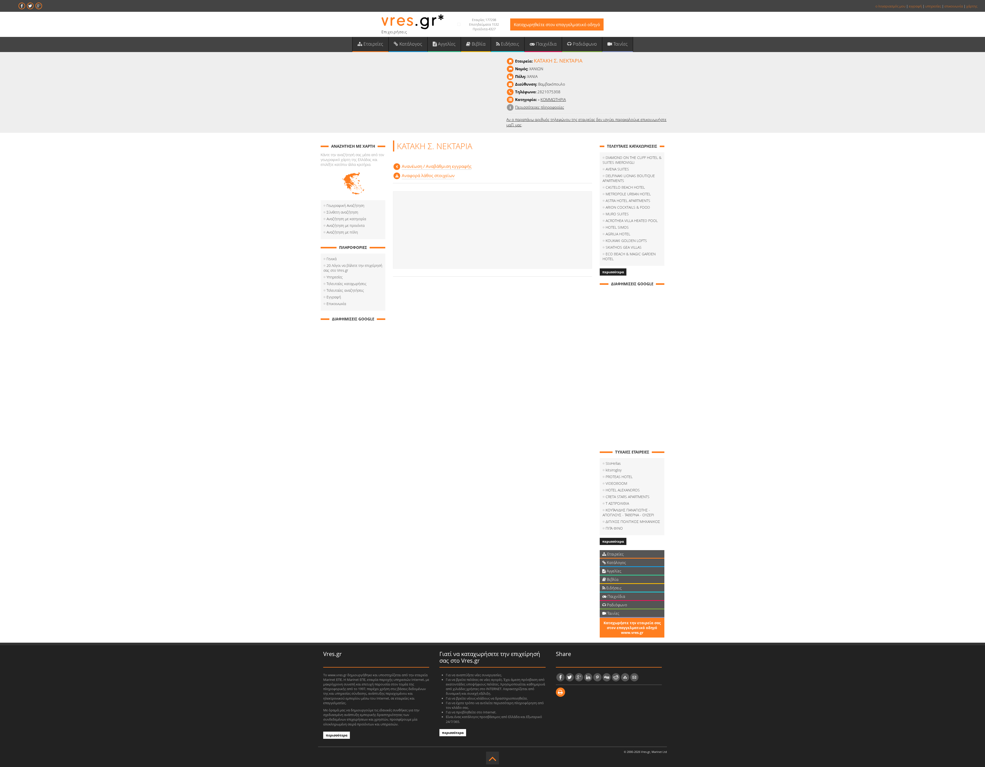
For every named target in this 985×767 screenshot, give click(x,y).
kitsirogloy (614, 470)
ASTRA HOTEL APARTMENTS (628, 200)
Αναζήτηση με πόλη (342, 232)
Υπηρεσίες (335, 277)
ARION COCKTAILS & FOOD (628, 207)
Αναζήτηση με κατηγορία (346, 218)
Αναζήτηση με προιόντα (346, 225)
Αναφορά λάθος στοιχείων (428, 175)
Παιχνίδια (546, 44)
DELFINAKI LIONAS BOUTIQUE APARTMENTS (629, 178)
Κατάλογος (410, 44)
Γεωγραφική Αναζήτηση (345, 205)
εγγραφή (915, 6)
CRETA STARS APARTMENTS (627, 496)
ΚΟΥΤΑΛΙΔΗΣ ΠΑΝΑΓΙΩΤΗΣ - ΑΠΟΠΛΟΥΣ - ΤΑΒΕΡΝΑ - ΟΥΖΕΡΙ (628, 512)
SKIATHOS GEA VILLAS (624, 247)
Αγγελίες (446, 44)
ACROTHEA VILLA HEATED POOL (632, 220)
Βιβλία (478, 44)
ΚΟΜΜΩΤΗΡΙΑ (553, 99)
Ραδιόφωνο (584, 44)
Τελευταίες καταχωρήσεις (347, 283)
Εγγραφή (334, 297)
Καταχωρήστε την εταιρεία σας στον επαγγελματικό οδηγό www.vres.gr (632, 627)
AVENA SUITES (617, 169)
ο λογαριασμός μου (890, 6)
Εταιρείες (372, 44)
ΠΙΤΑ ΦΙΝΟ (614, 528)
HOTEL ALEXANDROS (623, 490)
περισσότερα (613, 272)
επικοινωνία (953, 6)
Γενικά (332, 258)
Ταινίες (620, 44)
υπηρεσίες (933, 6)
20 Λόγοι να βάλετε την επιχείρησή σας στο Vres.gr (352, 268)
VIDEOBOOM (616, 483)
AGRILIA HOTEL (618, 233)
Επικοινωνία (336, 303)
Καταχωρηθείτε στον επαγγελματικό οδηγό (557, 24)
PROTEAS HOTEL (619, 476)
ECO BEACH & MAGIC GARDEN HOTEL (629, 256)
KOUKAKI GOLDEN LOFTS (626, 240)
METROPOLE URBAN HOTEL (628, 193)
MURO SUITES (617, 213)
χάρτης (971, 6)
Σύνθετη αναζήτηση (342, 212)
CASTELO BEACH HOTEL (625, 187)
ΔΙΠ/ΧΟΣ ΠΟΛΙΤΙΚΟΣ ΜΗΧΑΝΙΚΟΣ (633, 521)
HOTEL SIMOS (617, 227)
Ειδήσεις (509, 44)
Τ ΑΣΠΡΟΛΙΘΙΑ (617, 503)
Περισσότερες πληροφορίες (539, 107)
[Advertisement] (492, 230)
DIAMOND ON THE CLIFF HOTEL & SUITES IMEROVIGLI (632, 160)
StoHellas (613, 463)
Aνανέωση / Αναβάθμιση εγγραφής (436, 166)
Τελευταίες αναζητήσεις (345, 290)
